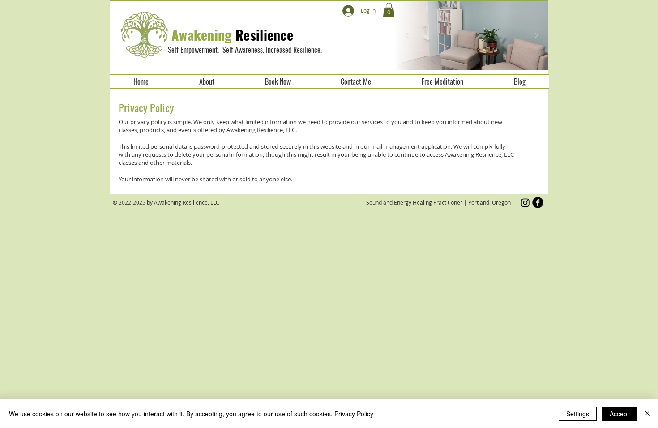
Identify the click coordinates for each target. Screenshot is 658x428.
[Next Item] (536, 36)
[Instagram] (525, 202)
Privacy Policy (353, 413)
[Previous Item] (407, 36)
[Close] (647, 414)
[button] (389, 10)
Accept (619, 413)
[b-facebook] (537, 202)
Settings (577, 413)
